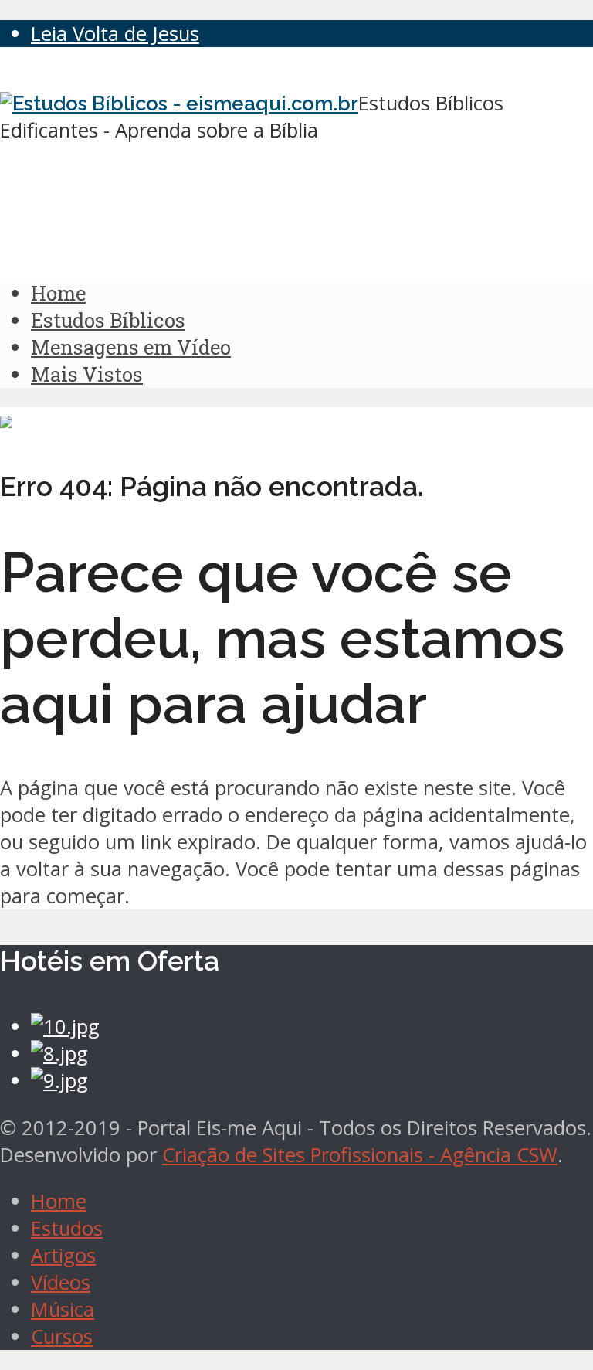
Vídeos (60, 1282)
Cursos (62, 1336)
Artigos (63, 1255)
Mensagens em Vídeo (131, 347)
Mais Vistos (87, 374)
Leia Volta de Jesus (115, 33)
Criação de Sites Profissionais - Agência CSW (359, 1154)
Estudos (67, 1228)
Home (58, 293)
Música (62, 1309)
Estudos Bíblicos (108, 320)
